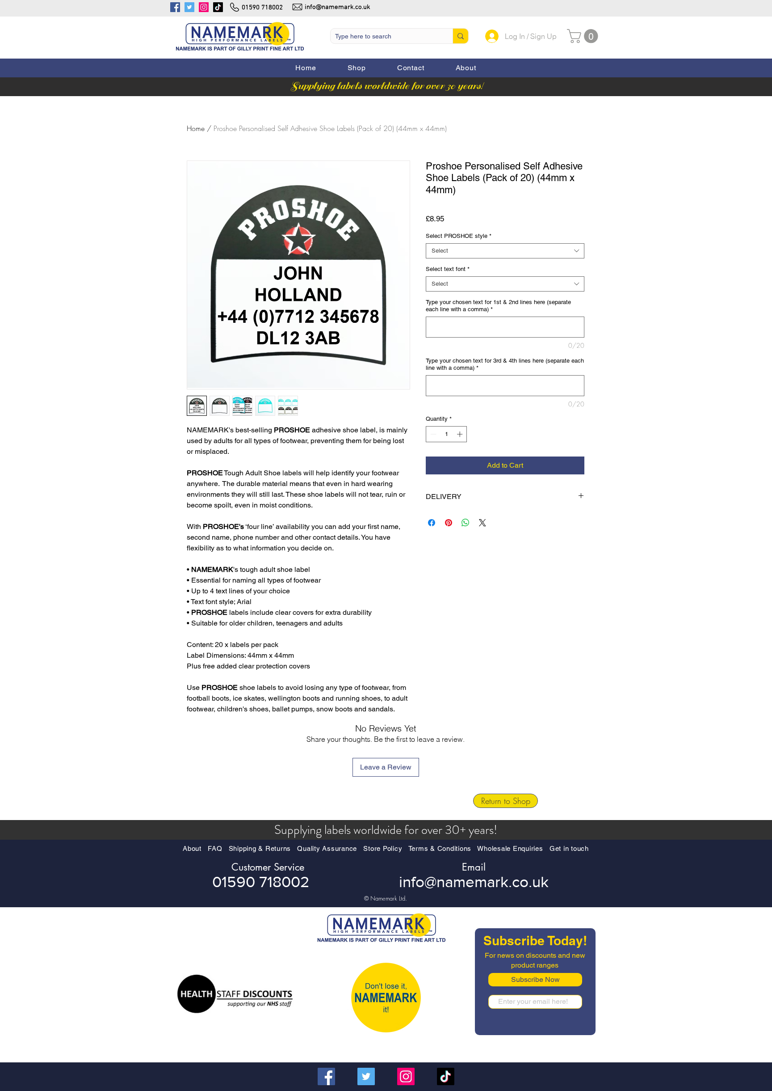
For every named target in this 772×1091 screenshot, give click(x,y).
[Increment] (460, 434)
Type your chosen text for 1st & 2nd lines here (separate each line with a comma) (498, 306)
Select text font (448, 269)
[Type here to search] (460, 36)
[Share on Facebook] (431, 522)
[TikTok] (218, 7)
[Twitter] (189, 7)
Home (196, 128)
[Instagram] (204, 7)
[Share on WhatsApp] (465, 522)
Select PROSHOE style (458, 236)
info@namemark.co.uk (337, 7)
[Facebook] (175, 7)
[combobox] (505, 250)
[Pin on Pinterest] (448, 522)
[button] (356, 68)
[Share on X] (482, 522)
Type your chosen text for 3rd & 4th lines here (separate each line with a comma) (505, 364)
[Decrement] (432, 434)
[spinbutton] (446, 434)
